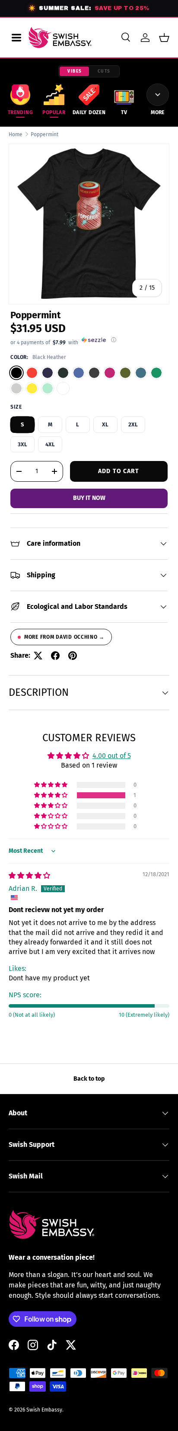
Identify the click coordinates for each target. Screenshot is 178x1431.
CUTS (104, 71)
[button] (164, 37)
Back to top (89, 1078)
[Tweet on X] (38, 655)
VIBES (74, 71)
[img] (29, 875)
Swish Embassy (44, 1410)
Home (15, 134)
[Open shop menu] (16, 37)
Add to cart (118, 471)
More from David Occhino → (64, 637)
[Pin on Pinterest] (72, 655)
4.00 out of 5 (111, 756)
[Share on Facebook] (55, 655)
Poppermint (44, 134)
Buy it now (89, 498)
